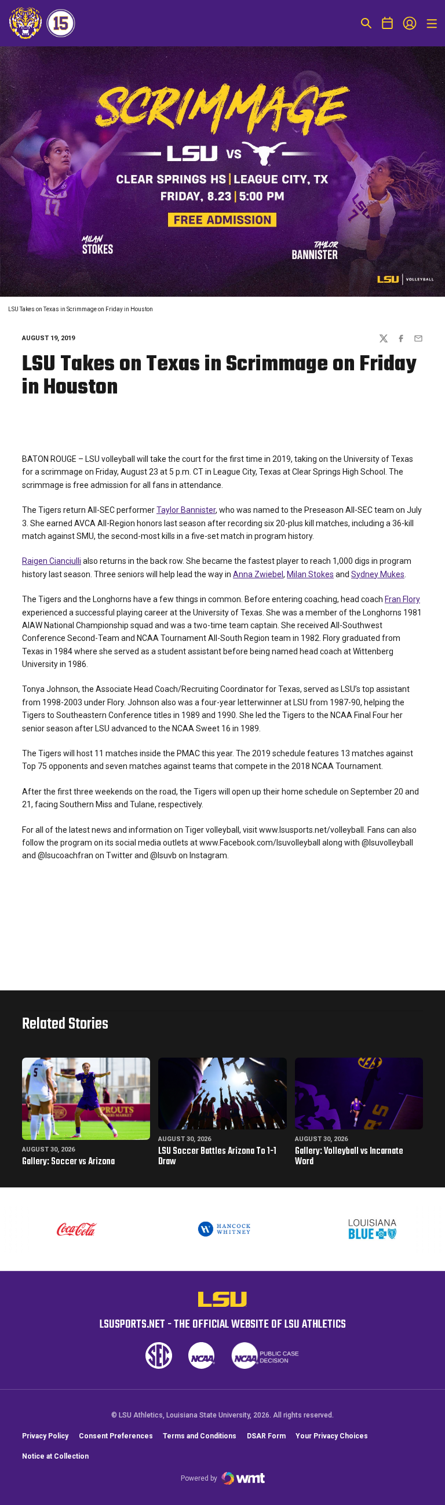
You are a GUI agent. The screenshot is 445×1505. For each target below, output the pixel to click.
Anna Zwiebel (258, 574)
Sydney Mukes (377, 574)
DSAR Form (266, 1436)
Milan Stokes (310, 574)
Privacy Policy (45, 1436)
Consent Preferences (116, 1436)
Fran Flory (402, 599)
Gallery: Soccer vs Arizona (68, 1161)
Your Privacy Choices (332, 1436)
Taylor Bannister (186, 510)
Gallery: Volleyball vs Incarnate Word (349, 1156)
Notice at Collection (55, 1456)
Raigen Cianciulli (51, 561)
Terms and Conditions (199, 1436)
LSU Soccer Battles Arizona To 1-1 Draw (217, 1156)
